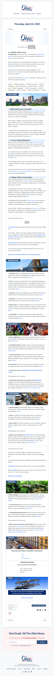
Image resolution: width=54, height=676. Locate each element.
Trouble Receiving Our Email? (28, 13)
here (30, 136)
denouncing (26, 181)
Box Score (14, 341)
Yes (23, 554)
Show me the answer (27, 597)
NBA (25, 370)
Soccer (10, 372)
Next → (46, 29)
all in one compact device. (34, 388)
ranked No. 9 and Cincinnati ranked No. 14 (22, 171)
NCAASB (38, 370)
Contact (39, 668)
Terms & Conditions (11, 668)
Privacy (20, 668)
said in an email (37, 208)
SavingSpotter (21, 526)
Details (37, 300)
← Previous (9, 29)
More (31, 277)
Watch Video (12, 350)
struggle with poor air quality (35, 142)
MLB (22, 370)
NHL (29, 370)
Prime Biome (26, 77)
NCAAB (33, 370)
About (33, 668)
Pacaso (15, 72)
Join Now (42, 642)
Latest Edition (16, 13)
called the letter (31, 200)
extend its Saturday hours (36, 111)
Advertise (38, 13)
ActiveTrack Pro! (28, 435)
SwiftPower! (38, 380)
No (22, 556)
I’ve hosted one (26, 558)
